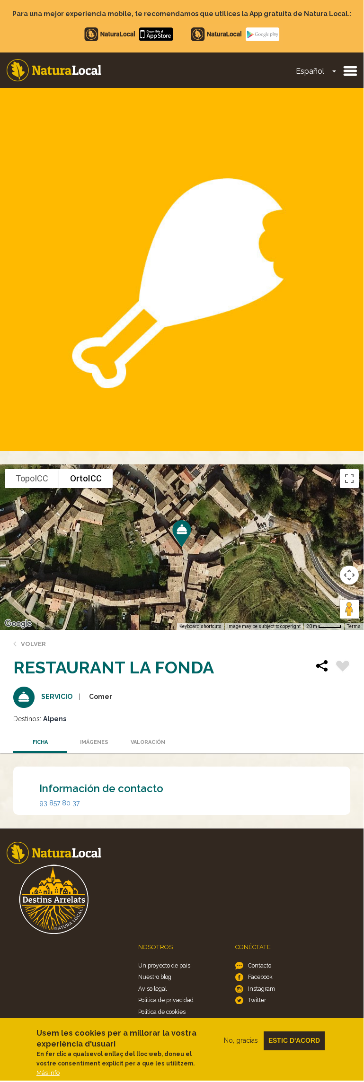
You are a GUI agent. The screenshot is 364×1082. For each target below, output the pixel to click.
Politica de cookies (162, 1011)
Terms (354, 626)
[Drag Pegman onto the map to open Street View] (349, 609)
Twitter (257, 999)
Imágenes (94, 742)
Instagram (261, 988)
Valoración (148, 742)
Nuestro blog (154, 976)
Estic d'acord (294, 1040)
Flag (342, 667)
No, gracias (241, 1040)
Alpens (54, 719)
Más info (48, 1072)
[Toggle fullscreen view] (349, 478)
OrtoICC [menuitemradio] (86, 478)
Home (54, 70)
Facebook (260, 976)
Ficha (40, 742)
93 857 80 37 (60, 803)
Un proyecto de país (164, 965)
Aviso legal (152, 988)
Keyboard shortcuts (200, 626)
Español (310, 71)
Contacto (259, 965)
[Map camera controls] (349, 575)
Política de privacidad (166, 999)
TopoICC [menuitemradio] (32, 478)
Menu (350, 70)
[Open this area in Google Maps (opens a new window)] (18, 624)
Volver (33, 643)
